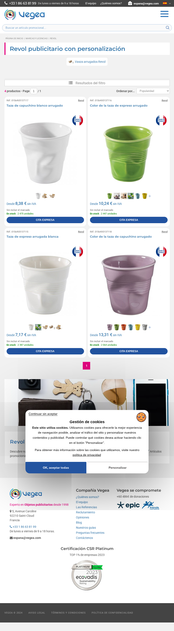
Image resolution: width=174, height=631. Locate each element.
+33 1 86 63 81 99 (24, 526)
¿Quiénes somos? (111, 3)
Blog (79, 522)
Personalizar (117, 467)
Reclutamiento (85, 512)
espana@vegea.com (146, 3)
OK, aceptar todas (56, 467)
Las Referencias (86, 507)
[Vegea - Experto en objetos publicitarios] (24, 19)
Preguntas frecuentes (90, 532)
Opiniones (82, 517)
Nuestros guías (86, 527)
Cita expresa (45, 219)
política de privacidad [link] (87, 454)
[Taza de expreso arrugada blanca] (45, 284)
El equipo (90, 3)
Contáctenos (84, 538)
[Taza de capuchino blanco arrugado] (45, 153)
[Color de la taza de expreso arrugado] (129, 153)
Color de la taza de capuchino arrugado (121, 236)
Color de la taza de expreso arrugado (118, 105)
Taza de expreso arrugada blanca (33, 236)
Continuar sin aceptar (43, 413)
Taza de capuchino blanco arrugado (35, 105)
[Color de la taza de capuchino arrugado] (129, 284)
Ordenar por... (125, 91)
